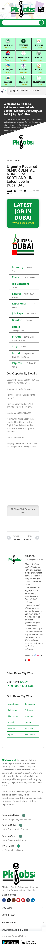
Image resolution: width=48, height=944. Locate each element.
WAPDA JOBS (8, 70)
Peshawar (29, 728)
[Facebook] (34, 655)
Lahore (28, 722)
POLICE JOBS (8, 57)
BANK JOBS (8, 45)
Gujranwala (30, 710)
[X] (41, 655)
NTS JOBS (39, 45)
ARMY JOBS (23, 45)
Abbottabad (13, 704)
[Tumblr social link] (28, 900)
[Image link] (19, 873)
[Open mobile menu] (3, 9)
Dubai (18, 160)
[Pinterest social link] (23, 900)
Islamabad (29, 716)
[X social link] (9, 900)
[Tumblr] (25, 660)
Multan (11, 728)
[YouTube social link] (18, 900)
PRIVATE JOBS (23, 57)
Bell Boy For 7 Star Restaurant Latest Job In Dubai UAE (25, 91)
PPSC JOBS (23, 82)
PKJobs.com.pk (9, 760)
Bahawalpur (30, 704)
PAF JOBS (39, 70)
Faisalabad (13, 710)
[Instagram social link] (14, 900)
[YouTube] (29, 660)
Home (9, 160)
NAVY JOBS (23, 70)
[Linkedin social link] (33, 900)
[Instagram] (37, 655)
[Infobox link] (13, 815)
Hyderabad (13, 716)
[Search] (41, 22)
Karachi (11, 722)
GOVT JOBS (39, 57)
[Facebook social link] (4, 900)
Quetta (11, 734)
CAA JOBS (8, 82)
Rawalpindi (30, 734)
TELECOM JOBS (39, 82)
